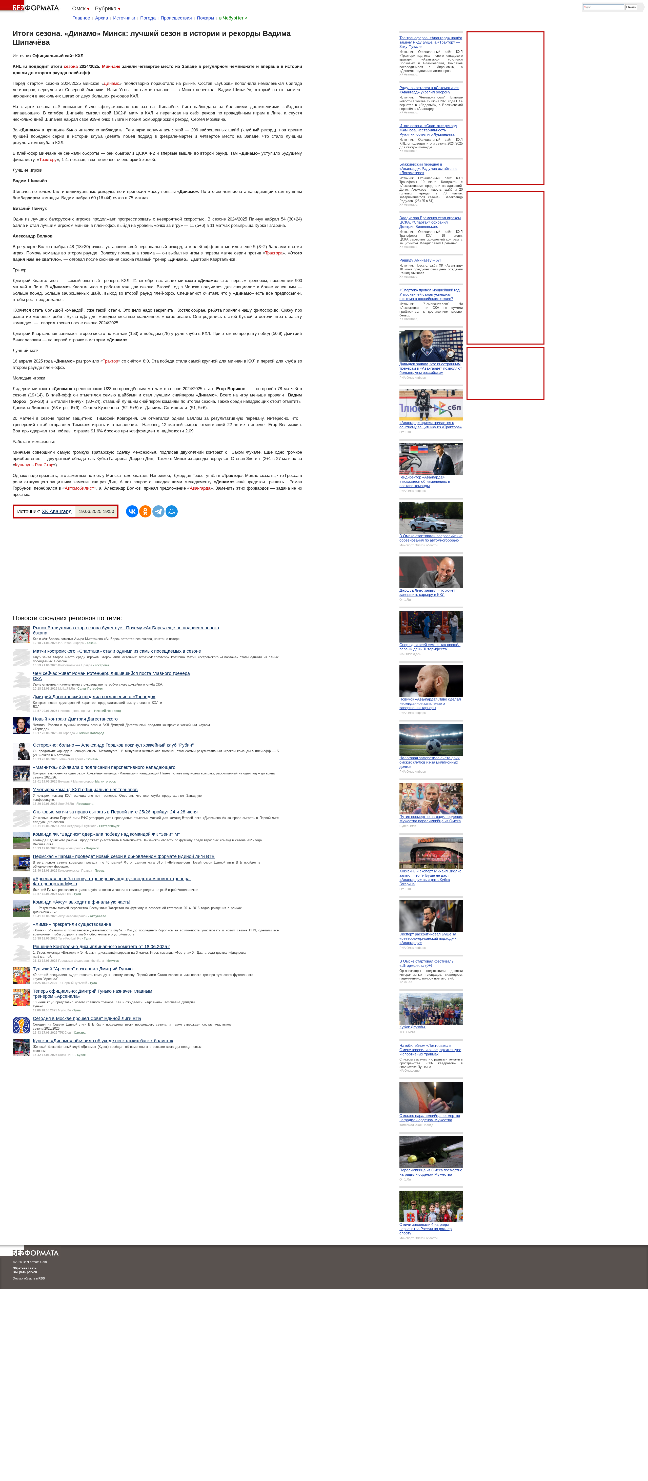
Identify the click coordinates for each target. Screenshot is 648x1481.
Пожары (205, 18)
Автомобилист (79, 488)
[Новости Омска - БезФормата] (30, 6)
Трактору (48, 159)
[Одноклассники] (145, 511)
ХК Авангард (57, 511)
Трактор (110, 361)
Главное (81, 18)
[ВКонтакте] (132, 511)
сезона (71, 66)
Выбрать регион (25, 1272)
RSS (41, 1278)
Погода (148, 18)
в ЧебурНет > (233, 18)
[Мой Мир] (172, 511)
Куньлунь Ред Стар (34, 465)
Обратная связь (24, 1268)
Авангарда (200, 488)
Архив (101, 18)
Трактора (273, 253)
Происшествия (176, 18)
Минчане (111, 66)
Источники (124, 18)
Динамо (111, 83)
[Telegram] (158, 511)
